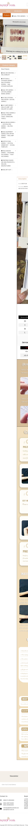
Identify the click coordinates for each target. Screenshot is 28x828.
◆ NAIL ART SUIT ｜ (7, 169)
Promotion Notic (19, 15)
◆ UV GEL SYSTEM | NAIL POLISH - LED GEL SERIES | (7, 99)
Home (8, 11)
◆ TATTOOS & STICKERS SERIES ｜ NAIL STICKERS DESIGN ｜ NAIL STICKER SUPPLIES (7, 82)
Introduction (18, 11)
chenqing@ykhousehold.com (11, 807)
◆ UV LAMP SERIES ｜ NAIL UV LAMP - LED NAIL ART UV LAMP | (7, 107)
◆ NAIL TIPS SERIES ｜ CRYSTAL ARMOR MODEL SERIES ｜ (8, 91)
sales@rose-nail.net (8, 809)
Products (7, 15)
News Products (5, 69)
